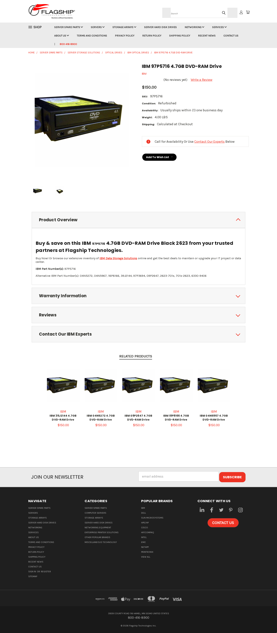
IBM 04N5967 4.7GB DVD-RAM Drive (214, 417)
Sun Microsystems (152, 517)
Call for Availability (63, 389)
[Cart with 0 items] (248, 12)
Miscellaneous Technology (101, 542)
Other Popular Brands (97, 537)
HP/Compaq (147, 532)
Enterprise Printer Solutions (102, 532)
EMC (143, 542)
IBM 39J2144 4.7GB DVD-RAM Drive (63, 417)
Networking (193, 27)
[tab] (138, 220)
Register (46, 571)
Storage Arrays (123, 27)
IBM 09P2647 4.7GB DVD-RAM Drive (138, 417)
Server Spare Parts (67, 27)
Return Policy (151, 35)
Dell (143, 513)
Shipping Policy (179, 35)
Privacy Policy (124, 35)
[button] (223, 523)
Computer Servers (95, 513)
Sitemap (32, 576)
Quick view (63, 379)
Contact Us (230, 35)
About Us (60, 35)
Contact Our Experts (209, 141)
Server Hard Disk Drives (160, 27)
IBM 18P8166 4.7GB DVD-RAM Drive (176, 417)
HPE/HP (145, 522)
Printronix (147, 552)
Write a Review (201, 80)
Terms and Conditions (92, 35)
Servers (96, 27)
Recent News (207, 35)
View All (145, 557)
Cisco (144, 527)
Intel (144, 537)
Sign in (32, 571)
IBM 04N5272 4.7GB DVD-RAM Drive (101, 417)
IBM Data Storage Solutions (118, 258)
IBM (143, 508)
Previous (266, 621)
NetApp (145, 547)
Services (218, 27)
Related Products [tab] (135, 356)
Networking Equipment (98, 527)
